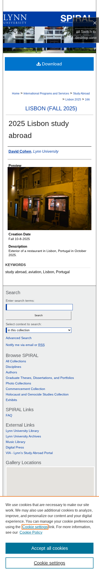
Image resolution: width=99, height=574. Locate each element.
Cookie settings (35, 527)
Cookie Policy (31, 532)
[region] (49, 535)
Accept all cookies (49, 548)
